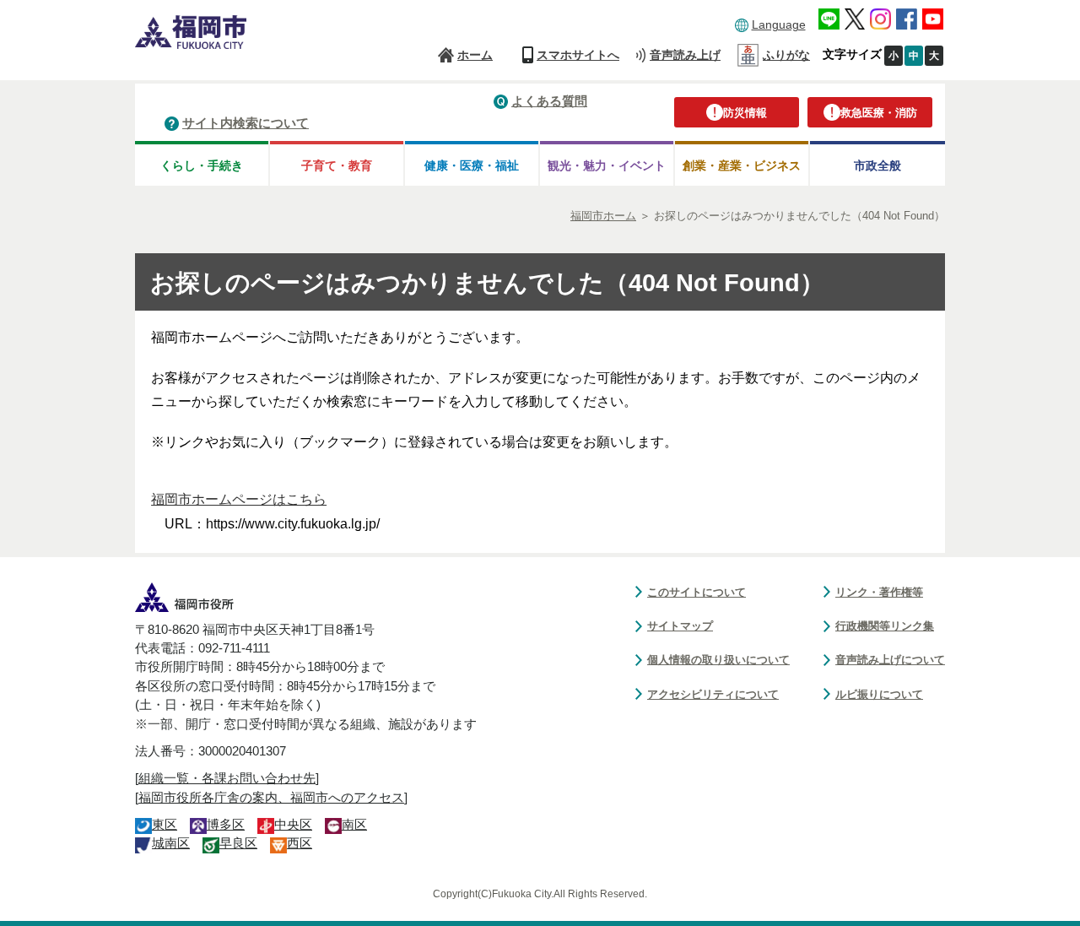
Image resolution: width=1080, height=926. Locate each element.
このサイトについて (696, 592)
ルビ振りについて (879, 694)
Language (779, 24)
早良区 (238, 843)
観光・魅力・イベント (607, 165)
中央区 (293, 824)
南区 (354, 824)
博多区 (226, 824)
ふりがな (786, 55)
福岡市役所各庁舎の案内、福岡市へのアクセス (271, 797)
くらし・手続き (201, 165)
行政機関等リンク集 (884, 626)
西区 (299, 843)
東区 (164, 824)
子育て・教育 (336, 165)
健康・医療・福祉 (471, 165)
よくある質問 (549, 101)
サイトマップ (680, 626)
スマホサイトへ (578, 55)
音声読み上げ (685, 55)
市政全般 (877, 165)
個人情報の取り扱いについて (718, 659)
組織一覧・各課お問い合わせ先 (227, 778)
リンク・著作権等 (879, 592)
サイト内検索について (245, 123)
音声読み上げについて (890, 659)
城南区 (171, 843)
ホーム (475, 55)
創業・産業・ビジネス (742, 165)
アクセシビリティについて (713, 694)
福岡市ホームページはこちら (239, 499)
